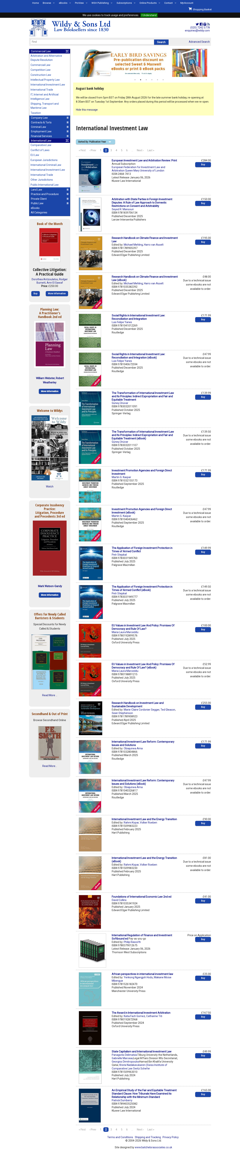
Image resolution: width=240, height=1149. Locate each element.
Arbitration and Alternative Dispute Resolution (46, 57)
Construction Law (41, 74)
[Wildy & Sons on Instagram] (204, 24)
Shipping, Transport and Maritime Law (45, 105)
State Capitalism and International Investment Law (142, 1051)
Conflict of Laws (40, 150)
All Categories (39, 212)
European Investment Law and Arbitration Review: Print (144, 160)
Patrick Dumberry (122, 1100)
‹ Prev (92, 150)
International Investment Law (48, 84)
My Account (186, 2)
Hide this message (87, 109)
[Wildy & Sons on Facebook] (201, 24)
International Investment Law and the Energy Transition (144, 819)
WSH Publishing (100, 2)
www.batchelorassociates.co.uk (153, 1147)
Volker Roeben (148, 822)
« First (82, 150)
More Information (57, 293)
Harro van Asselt (154, 244)
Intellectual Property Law (45, 79)
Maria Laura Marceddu (125, 632)
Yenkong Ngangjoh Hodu (138, 977)
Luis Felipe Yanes (122, 322)
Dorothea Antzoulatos (45, 279)
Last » (150, 150)
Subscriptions (124, 2)
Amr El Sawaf (55, 282)
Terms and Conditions (120, 1137)
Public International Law (45, 184)
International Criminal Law (46, 164)
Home (35, 2)
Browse (47, 2)
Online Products (148, 2)
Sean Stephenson (122, 713)
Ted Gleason (167, 709)
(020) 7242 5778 (200, 27)
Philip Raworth (132, 941)
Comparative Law (41, 145)
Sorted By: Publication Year (92, 141)
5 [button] (157, 80)
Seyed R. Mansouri (123, 209)
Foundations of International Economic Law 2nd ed (141, 896)
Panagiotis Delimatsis (124, 1054)
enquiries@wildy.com (197, 30)
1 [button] (135, 80)
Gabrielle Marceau (122, 1058)
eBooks (63, 2)
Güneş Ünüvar (120, 403)
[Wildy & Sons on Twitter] (197, 24)
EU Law (35, 154)
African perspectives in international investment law (142, 973)
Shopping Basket (202, 9)
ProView (79, 2)
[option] (143, 63)
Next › (140, 150)
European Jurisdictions (44, 160)
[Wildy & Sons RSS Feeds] (208, 24)
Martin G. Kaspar (121, 477)
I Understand (149, 15)
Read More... (49, 766)
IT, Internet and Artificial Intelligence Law (44, 96)
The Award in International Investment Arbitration (141, 1012)
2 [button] (140, 80)
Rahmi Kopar (131, 822)
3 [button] (146, 80)
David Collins (119, 900)
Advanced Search (199, 41)
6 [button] (163, 80)
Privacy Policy (171, 1137)
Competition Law (41, 69)
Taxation (36, 112)
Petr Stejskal (119, 554)
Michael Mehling (133, 244)
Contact (168, 2)
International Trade (42, 89)
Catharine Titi (154, 1016)
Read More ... (49, 695)
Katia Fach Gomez (134, 1016)
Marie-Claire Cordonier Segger (141, 709)
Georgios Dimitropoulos (125, 1061)
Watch (49, 486)
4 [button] (152, 80)
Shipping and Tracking (148, 1137)
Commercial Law (40, 64)
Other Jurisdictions (42, 179)
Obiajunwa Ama (133, 748)
